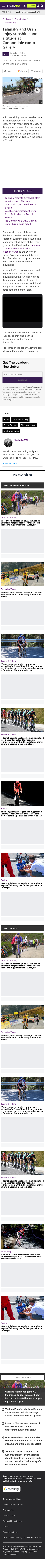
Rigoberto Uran (10, 251)
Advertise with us (10, 1532)
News (6, 54)
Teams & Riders (20, 19)
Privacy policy (8, 1510)
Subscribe (31, 6)
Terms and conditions (12, 1499)
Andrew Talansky (20, 419)
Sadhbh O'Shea (19, 53)
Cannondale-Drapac (10, 22)
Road (6, 419)
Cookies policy (9, 1515)
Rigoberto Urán (28, 425)
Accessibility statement (12, 1521)
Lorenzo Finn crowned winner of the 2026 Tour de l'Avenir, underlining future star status (22, 1426)
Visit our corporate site (22, 1481)
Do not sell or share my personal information (22, 1537)
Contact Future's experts (13, 1504)
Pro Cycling (7, 19)
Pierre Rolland (20, 248)
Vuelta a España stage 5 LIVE (28, 12)
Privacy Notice (35, 389)
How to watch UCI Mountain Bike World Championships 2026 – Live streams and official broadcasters (23, 1440)
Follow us (24, 71)
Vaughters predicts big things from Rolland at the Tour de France (20, 214)
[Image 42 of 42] (37, 90)
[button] (42, 6)
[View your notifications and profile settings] (24, 5)
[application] (22, 308)
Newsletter (37, 71)
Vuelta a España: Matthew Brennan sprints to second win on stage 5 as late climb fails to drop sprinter (23, 1412)
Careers (6, 1526)
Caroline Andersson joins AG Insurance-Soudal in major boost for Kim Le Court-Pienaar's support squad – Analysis (24, 1397)
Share (9, 71)
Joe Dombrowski (11, 431)
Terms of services (32, 387)
